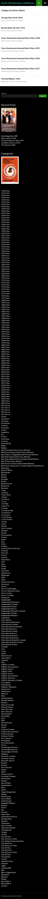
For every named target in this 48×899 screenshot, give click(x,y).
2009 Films (5, 365)
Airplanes (5, 421)
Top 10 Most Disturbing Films (12, 841)
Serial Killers (6, 783)
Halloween (5, 575)
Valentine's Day (7, 861)
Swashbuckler (6, 819)
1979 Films (5, 298)
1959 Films (5, 253)
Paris (3, 718)
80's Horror (5, 412)
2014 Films (5, 376)
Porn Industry (6, 738)
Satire (3, 772)
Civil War (4, 504)
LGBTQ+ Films (6, 671)
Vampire (4, 863)
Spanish (4, 805)
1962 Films (5, 260)
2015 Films (5, 379)
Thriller (4, 834)
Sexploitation (6, 785)
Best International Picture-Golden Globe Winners (20, 459)
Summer (4, 812)
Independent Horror (9, 609)
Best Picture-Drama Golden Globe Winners (17, 463)
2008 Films (5, 363)
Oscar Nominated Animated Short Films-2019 (20, 48)
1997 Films (5, 338)
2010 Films (5, 367)
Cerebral (4, 492)
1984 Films (5, 309)
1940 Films (5, 211)
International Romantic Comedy (13, 640)
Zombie (4, 886)
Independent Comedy (9, 604)
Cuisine (4, 522)
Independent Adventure (10, 602)
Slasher (4, 794)
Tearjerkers (5, 823)
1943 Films (5, 218)
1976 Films (5, 291)
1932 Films (5, 195)
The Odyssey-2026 (8, 145)
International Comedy (9, 624)
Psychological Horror (9, 749)
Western (4, 877)
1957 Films (5, 249)
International (6, 620)
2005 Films (5, 356)
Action (3, 416)
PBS (2, 720)
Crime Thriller (6, 519)
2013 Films (5, 374)
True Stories (5, 857)
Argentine (5, 432)
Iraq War (4, 647)
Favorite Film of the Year (10, 548)
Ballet (3, 446)
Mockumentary (7, 698)
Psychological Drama (9, 747)
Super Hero (5, 814)
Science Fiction (7, 774)
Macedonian (6, 685)
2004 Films (5, 354)
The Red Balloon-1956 (10, 79)
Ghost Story (5, 559)
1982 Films (5, 305)
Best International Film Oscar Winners (16, 457)
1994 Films (5, 332)
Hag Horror (5, 573)
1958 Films (5, 251)
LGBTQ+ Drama (7, 669)
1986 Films (5, 314)
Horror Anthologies (8, 589)
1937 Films (5, 204)
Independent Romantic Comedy (13, 611)
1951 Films (5, 235)
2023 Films (5, 396)
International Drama (9, 629)
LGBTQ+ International (9, 676)
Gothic (3, 566)
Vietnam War (6, 868)
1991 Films (5, 325)
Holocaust (5, 584)
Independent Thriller (9, 613)
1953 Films (5, 240)
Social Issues (6, 796)
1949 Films (5, 231)
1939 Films (5, 209)
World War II (6, 883)
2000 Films (5, 345)
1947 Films (5, 227)
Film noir (4, 553)
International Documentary (11, 627)
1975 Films (5, 289)
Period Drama (6, 723)
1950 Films (5, 233)
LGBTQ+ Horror (7, 673)
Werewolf (5, 875)
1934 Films (5, 200)
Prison (3, 745)
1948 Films (5, 229)
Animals (4, 425)
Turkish (4, 859)
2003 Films (5, 352)
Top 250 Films (6, 850)
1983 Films (5, 307)
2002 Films (5, 349)
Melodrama (5, 691)
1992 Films (5, 327)
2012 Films (5, 372)
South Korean (6, 801)
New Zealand (6, 714)
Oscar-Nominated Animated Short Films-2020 (20, 38)
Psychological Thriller (9, 752)
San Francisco (6, 767)
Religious (4, 754)
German (4, 557)
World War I (6, 881)
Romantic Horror (8, 761)
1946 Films (5, 224)
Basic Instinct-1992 (8, 138)
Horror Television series (10, 591)
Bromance (5, 486)
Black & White (6, 470)
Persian (4, 725)
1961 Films (5, 258)
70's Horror (5, 410)
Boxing (4, 477)
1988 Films (5, 318)
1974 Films (5, 287)
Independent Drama (8, 606)
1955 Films (5, 244)
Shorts (3, 790)
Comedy (4, 508)
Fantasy (4, 546)
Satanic (4, 770)
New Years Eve (6, 709)
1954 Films (5, 242)
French (4, 555)
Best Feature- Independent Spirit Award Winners (19, 454)
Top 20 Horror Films (9, 846)
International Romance (10, 638)
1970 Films (5, 278)
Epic (3, 542)
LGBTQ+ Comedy (7, 665)
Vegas (3, 866)
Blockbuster (5, 472)
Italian (3, 653)
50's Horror (5, 405)
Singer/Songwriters (8, 792)
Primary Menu (45, 3)
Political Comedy (7, 729)
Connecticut (6, 513)
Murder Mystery (7, 700)
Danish (4, 526)
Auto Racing (6, 443)
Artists (3, 437)
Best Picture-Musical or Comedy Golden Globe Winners (22, 466)
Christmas (5, 499)
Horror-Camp (6, 593)
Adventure (5, 419)
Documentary (6, 535)
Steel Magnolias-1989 (9, 136)
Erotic (3, 544)
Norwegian (5, 716)
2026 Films (5, 403)
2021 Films (5, 392)
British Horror (6, 484)
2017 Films (5, 383)
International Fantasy (9, 631)
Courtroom (5, 515)
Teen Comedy (6, 825)
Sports (3, 808)
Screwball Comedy (8, 776)
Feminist (4, 551)
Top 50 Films (6, 854)
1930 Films (5, 191)
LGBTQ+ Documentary (9, 667)
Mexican (4, 694)
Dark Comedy (6, 528)
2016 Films (5, 381)
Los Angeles (5, 682)
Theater (4, 832)
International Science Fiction (12, 642)
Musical (4, 702)
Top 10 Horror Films (9, 839)
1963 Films (5, 262)
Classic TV (5, 506)
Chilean (4, 497)
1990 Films (5, 323)
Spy (2, 810)
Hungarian (5, 597)
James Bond (5, 658)
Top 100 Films (6, 843)
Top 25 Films (6, 848)
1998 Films (5, 341)
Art (2, 434)
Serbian (4, 781)
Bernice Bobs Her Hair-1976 (13, 28)
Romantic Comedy (8, 756)
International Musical (9, 635)
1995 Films (5, 334)
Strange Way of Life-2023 (12, 18)
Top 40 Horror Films (9, 852)
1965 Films (5, 267)
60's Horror (5, 408)
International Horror (9, 633)
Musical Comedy (7, 705)
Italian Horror (6, 656)
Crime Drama (6, 517)
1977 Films (5, 294)
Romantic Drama (7, 758)
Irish (3, 649)
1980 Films (5, 300)
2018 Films (5, 385)
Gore (3, 564)
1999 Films (5, 343)
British (3, 481)
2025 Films (5, 401)
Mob (3, 696)
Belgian (4, 448)
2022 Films (5, 394)
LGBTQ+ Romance (8, 678)
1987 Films (5, 316)
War (2, 870)
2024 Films (5, 399)
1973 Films (5, 285)
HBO (3, 577)
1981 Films (5, 303)
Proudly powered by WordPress (11, 896)
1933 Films (5, 198)
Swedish (4, 821)
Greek (3, 568)
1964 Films (5, 265)
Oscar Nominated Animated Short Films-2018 (20, 58)
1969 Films (5, 276)
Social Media (6, 799)
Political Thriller (7, 736)
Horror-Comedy (7, 595)
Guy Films (5, 571)
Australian (5, 439)
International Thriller (9, 644)
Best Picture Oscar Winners (11, 461)
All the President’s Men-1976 (12, 140)
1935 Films (5, 202)
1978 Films (5, 296)
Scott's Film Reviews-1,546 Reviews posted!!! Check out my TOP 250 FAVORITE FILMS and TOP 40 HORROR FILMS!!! (18, 3)
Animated (5, 428)
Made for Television (8, 687)
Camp (3, 490)
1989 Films (5, 320)
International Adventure (10, 622)
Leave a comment (17, 20)
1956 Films (5, 247)
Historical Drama (8, 582)
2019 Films (5, 387)
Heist (3, 580)
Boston (4, 475)
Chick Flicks (5, 495)
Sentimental (5, 778)
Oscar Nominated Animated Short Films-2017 (20, 68)
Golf (3, 562)
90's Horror (5, 414)
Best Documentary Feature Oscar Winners (17, 452)
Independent (6, 600)
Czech (3, 524)
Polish (3, 727)
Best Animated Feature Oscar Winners (16, 450)
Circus (3, 501)
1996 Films (5, 336)
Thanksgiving (6, 830)
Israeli (3, 651)
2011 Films (5, 370)
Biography (5, 468)
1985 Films (5, 311)
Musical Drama (7, 707)
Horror (4, 586)
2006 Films (5, 358)
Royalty (4, 763)
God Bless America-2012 (10, 143)
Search (3, 93)
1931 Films (5, 193)
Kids (3, 662)
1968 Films (5, 273)
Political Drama (7, 734)
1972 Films (5, 282)
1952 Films (5, 238)
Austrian (4, 441)
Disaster (4, 530)
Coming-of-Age (7, 510)
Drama (4, 537)
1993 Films (5, 329)
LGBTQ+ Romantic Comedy (11, 680)
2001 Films (5, 347)
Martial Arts (6, 689)
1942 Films (5, 215)
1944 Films (5, 220)
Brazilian (4, 479)
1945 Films (5, 222)
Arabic (3, 430)
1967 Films (5, 271)
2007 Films (5, 361)
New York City (6, 711)
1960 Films (5, 256)
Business (4, 488)
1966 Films (5, 269)
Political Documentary (10, 732)
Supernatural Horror (9, 816)
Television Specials (8, 828)
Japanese (4, 660)
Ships (3, 787)
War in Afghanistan (8, 872)
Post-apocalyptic (7, 743)
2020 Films (5, 390)
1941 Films (5, 213)
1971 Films (5, 280)
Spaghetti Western (8, 803)
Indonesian (5, 618)
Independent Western (9, 615)
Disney (4, 533)
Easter (3, 539)
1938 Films (5, 206)
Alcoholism (5, 423)
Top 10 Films (6, 837)
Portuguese (5, 740)
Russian (4, 765)
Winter (4, 879)
